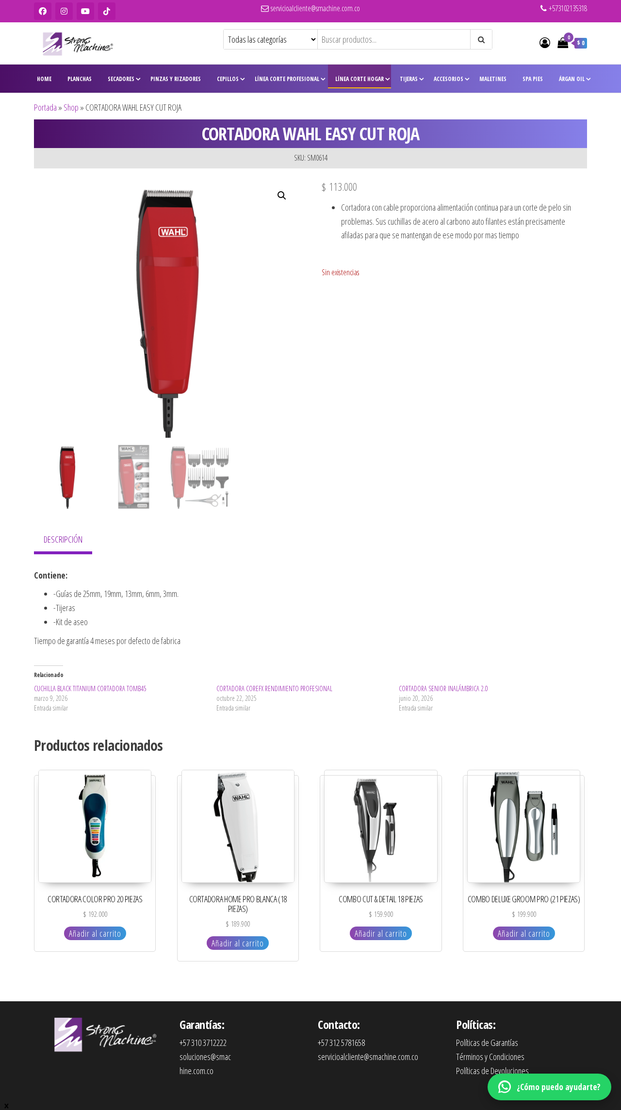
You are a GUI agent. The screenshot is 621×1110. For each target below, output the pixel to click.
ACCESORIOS (448, 79)
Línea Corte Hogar (359, 79)
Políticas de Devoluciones (492, 1071)
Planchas (79, 79)
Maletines (493, 79)
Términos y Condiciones (490, 1056)
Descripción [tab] (63, 539)
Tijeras (409, 79)
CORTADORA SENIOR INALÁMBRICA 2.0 (443, 688)
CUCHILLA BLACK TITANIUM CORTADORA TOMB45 (90, 688)
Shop (71, 107)
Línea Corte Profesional (287, 79)
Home (44, 79)
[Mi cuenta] (544, 42)
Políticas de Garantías (487, 1042)
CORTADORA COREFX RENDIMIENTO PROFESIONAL (274, 688)
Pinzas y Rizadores (175, 79)
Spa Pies (533, 79)
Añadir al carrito (95, 933)
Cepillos (228, 79)
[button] (282, 195)
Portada (45, 107)
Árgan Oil (572, 79)
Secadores (121, 79)
